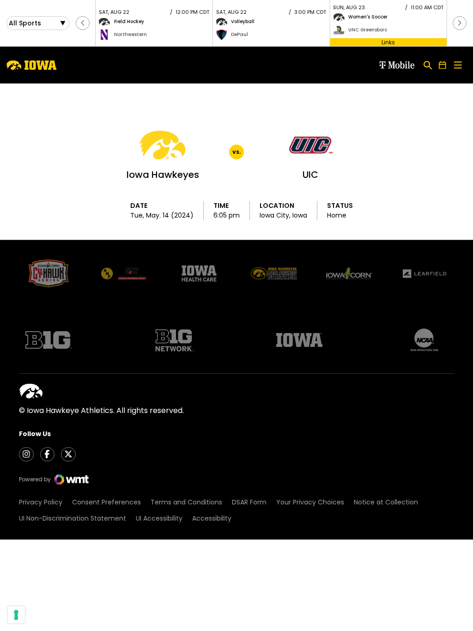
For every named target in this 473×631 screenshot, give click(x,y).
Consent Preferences (106, 502)
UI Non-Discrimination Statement (72, 518)
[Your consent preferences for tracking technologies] (16, 615)
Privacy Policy (40, 502)
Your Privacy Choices (310, 502)
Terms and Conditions (186, 502)
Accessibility (211, 518)
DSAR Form (249, 502)
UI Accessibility (159, 518)
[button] (83, 23)
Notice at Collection (386, 502)
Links (388, 42)
